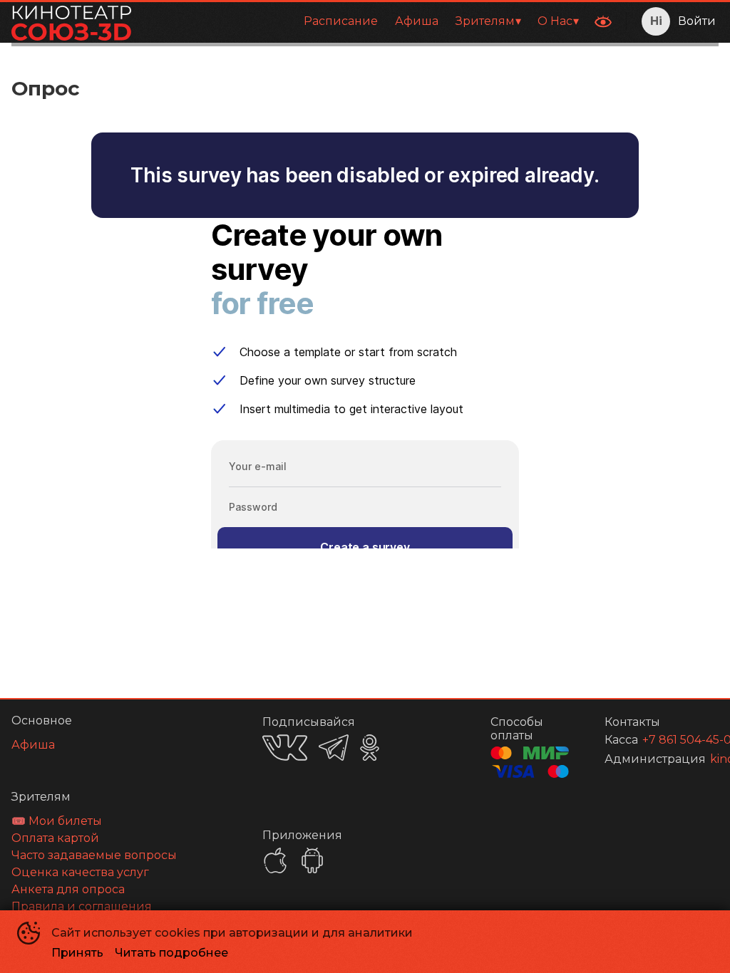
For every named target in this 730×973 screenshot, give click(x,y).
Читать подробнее (171, 952)
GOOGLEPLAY (312, 860)
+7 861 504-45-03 (663, 739)
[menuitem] (340, 21)
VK (284, 747)
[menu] (364, 21)
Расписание (341, 21)
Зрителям (485, 21)
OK (369, 747)
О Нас (555, 21)
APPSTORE (275, 860)
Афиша (416, 21)
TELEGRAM (334, 747)
